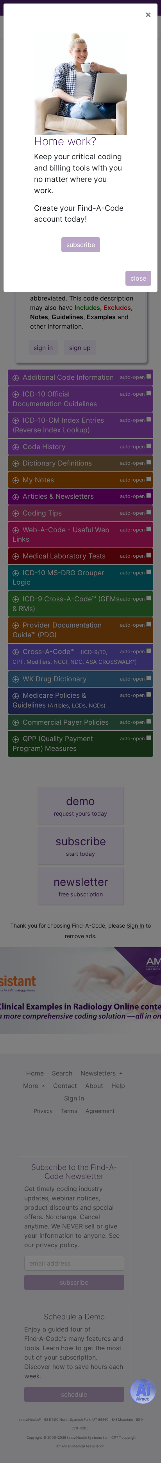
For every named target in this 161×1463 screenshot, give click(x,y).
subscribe (80, 245)
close (138, 278)
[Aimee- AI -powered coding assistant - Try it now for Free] (143, 1391)
